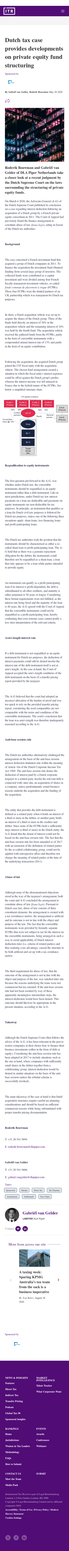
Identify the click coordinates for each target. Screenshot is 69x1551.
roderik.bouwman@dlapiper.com (27, 1146)
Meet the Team (13, 1479)
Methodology (12, 1452)
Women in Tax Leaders (17, 1446)
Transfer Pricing (14, 1401)
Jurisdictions (12, 1196)
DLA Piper (45, 1196)
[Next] (58, 1279)
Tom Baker (28, 1297)
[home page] (9, 11)
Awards (40, 1434)
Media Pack (11, 1485)
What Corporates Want (48, 1391)
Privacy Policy (41, 1509)
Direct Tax (38, 1190)
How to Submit (13, 1464)
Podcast (9, 1407)
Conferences (42, 1440)
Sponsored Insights (15, 1419)
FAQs (8, 1458)
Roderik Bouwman (38, 92)
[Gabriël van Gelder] (14, 1215)
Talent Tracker (44, 1385)
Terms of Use (25, 1509)
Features (9, 1383)
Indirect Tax (11, 1395)
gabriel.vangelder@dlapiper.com (26, 1177)
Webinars (41, 1446)
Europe (24, 1190)
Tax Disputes (54, 1190)
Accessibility (11, 1509)
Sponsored (10, 1190)
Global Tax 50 (12, 1413)
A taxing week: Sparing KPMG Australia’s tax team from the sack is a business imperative (34, 1281)
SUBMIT (41, 1473)
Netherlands (29, 1196)
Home (8, 1434)
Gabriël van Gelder (40, 1213)
